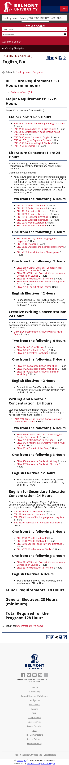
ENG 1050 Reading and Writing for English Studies (39, 123)
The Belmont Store (34, 735)
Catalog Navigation (15, 48)
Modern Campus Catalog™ (41, 763)
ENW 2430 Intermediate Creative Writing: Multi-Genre (41, 283)
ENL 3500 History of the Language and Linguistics (37, 240)
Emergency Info (35, 722)
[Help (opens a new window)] (64, 58)
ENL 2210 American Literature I (33, 211)
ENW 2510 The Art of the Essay (33, 286)
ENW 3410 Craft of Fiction (30, 347)
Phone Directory (34, 743)
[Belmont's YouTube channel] (34, 675)
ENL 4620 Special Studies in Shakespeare (38, 252)
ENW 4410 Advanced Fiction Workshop (37, 365)
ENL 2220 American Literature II (33, 214)
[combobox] (34, 18)
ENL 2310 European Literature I (33, 216)
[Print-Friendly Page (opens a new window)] (60, 58)
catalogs (21, 760)
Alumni (34, 687)
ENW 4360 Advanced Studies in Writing (37, 461)
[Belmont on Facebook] (23, 675)
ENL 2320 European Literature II (33, 219)
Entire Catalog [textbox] (8, 29)
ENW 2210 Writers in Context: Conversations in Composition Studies (41, 274)
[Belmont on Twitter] (29, 675)
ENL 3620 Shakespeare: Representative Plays (40, 246)
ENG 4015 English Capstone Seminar (33, 140)
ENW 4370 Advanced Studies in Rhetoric (37, 464)
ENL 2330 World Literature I (31, 222)
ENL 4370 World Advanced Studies (35, 549)
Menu (64, 8)
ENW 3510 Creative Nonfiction (32, 352)
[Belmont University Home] (35, 662)
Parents (34, 709)
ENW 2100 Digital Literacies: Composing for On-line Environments (39, 269)
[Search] (65, 34)
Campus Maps (34, 717)
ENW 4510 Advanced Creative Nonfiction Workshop (38, 373)
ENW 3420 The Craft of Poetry (33, 350)
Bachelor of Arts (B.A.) (22, 92)
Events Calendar (34, 726)
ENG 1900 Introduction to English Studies (35, 128)
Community (34, 691)
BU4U (34, 713)
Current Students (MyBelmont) (34, 696)
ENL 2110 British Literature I (31, 205)
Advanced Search (11, 41)
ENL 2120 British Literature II (32, 208)
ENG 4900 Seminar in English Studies (33, 143)
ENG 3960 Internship (24, 145)
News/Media (34, 704)
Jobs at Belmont (34, 739)
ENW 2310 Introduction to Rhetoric (35, 278)
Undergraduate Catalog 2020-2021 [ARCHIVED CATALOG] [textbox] (34, 18)
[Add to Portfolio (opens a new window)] (52, 58)
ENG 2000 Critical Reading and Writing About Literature (37, 133)
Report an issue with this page (28, 754)
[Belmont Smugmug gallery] (46, 675)
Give (35, 730)
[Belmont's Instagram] (40, 675)
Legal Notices (50, 754)
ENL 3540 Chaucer (26, 243)
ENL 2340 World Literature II (31, 225)
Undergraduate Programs (30, 72)
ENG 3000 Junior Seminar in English (32, 137)
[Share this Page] (56, 58)
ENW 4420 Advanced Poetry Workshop (37, 368)
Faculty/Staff (34, 700)
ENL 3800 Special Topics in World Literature (39, 543)
